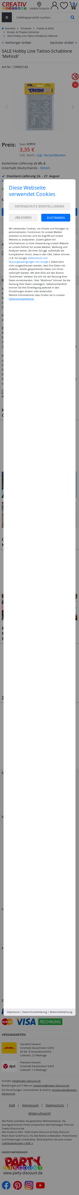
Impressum (13, 1012)
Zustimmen (56, 218)
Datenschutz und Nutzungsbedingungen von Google (28, 259)
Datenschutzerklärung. (21, 298)
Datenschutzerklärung (34, 1012)
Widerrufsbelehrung (61, 1012)
